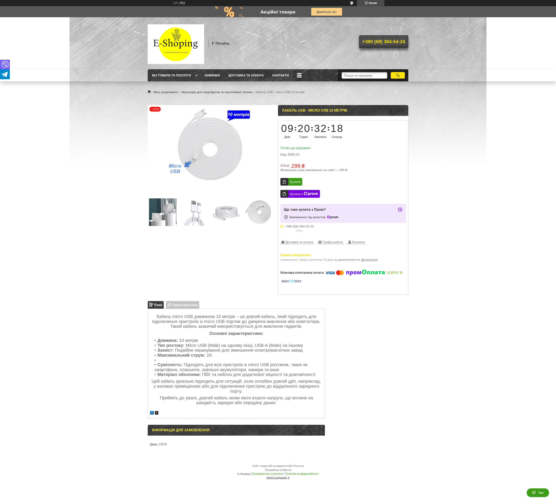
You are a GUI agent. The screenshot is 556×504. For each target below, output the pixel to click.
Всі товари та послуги (171, 75)
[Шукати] (398, 75)
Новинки (212, 75)
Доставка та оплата (246, 75)
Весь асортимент (166, 92)
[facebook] (152, 413)
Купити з (296, 194)
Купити (295, 182)
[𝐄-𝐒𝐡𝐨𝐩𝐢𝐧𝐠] (176, 43)
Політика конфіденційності (302, 473)
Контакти (280, 75)
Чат (541, 492)
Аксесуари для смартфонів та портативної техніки (217, 92)
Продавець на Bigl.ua (278, 469)
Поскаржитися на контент (267, 473)
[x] (156, 413)
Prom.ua (299, 466)
